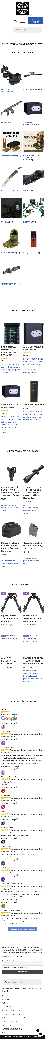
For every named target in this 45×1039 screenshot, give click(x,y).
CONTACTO (6, 1007)
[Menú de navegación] (22, 21)
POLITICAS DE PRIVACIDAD (12, 1010)
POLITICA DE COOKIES (11, 1014)
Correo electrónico (8, 960)
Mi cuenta (5, 999)
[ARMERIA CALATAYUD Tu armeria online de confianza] (22, 8)
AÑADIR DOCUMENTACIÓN (12, 1029)
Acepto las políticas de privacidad (15, 967)
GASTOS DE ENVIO (9, 1022)
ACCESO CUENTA (35, 20)
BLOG (4, 1033)
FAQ (3, 1003)
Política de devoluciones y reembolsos (15, 1018)
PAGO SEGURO (8, 1025)
